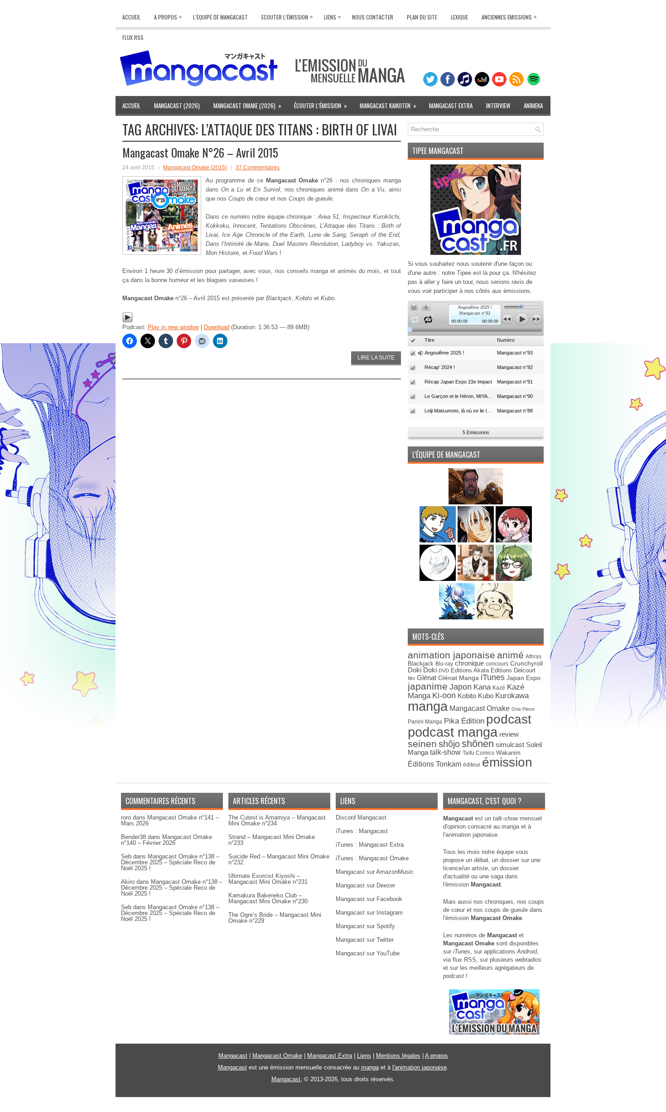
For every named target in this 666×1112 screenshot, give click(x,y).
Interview (498, 105)
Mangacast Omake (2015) (195, 167)
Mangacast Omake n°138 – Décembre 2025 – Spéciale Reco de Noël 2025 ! (170, 862)
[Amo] (514, 578)
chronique (469, 663)
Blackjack (421, 663)
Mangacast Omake (479, 708)
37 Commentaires (258, 167)
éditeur (471, 764)
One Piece (523, 709)
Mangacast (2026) (177, 105)
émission (507, 762)
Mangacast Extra (451, 105)
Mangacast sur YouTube (368, 953)
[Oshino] (477, 578)
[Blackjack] (477, 540)
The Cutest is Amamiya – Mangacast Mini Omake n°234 (277, 820)
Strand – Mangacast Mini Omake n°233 (271, 840)
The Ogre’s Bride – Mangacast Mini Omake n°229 (274, 917)
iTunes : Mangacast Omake (372, 858)
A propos (436, 1055)
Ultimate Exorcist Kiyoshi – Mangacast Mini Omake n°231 (268, 878)
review (509, 734)
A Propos (168, 16)
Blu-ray (444, 664)
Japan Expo (524, 677)
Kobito (467, 696)
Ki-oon (444, 695)
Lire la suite (376, 358)
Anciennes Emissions (509, 16)
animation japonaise (451, 655)
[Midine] (514, 540)
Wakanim (508, 752)
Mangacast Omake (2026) (247, 105)
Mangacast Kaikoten (388, 105)
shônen (478, 743)
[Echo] (458, 617)
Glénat (426, 677)
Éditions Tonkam (434, 764)
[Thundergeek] (439, 540)
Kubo (485, 696)
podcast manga (452, 732)
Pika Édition (464, 720)
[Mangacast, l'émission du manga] (494, 1032)
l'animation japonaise (419, 1067)
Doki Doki (422, 670)
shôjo (449, 744)
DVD (444, 670)
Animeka (533, 105)
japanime (428, 686)
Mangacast (232, 1055)
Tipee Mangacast (437, 150)
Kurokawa (512, 695)
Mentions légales (398, 1055)
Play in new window (173, 327)
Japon (460, 686)
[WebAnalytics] (333, 1108)
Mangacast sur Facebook (369, 899)
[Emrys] (439, 578)
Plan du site (422, 17)
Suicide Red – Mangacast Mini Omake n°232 (278, 859)
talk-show (445, 752)
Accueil (131, 17)
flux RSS (464, 959)
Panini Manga (425, 721)
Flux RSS (133, 37)
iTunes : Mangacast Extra (370, 844)
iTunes (493, 677)
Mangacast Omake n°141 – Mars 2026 (170, 820)
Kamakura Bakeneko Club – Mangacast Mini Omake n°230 (268, 898)
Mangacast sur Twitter (365, 939)
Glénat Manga (458, 678)
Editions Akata (470, 670)
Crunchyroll (526, 663)
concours (497, 663)
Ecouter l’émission (287, 16)
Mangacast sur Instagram (369, 912)
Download (216, 327)
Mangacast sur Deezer (365, 885)
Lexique (459, 17)
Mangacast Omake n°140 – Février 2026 (166, 840)
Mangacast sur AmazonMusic (375, 871)
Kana (482, 687)
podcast (508, 719)
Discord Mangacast (361, 817)
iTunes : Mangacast (362, 831)
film (411, 678)
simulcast (510, 744)
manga (428, 706)
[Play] (127, 320)
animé (510, 655)
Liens (332, 16)
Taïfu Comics (478, 753)
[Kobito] (476, 502)
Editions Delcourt (513, 670)
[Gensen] (495, 617)
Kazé (498, 688)
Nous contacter (372, 17)
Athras (533, 656)
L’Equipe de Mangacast (220, 17)
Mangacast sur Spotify (365, 926)
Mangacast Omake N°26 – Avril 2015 (200, 152)
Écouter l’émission (320, 105)
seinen (422, 743)
